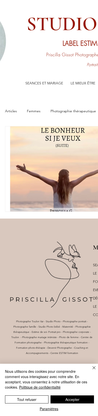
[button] (44, 83)
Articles (11, 111)
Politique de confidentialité (40, 387)
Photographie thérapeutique (73, 111)
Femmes (33, 111)
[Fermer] (91, 371)
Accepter (72, 399)
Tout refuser (26, 399)
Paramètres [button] (49, 408)
